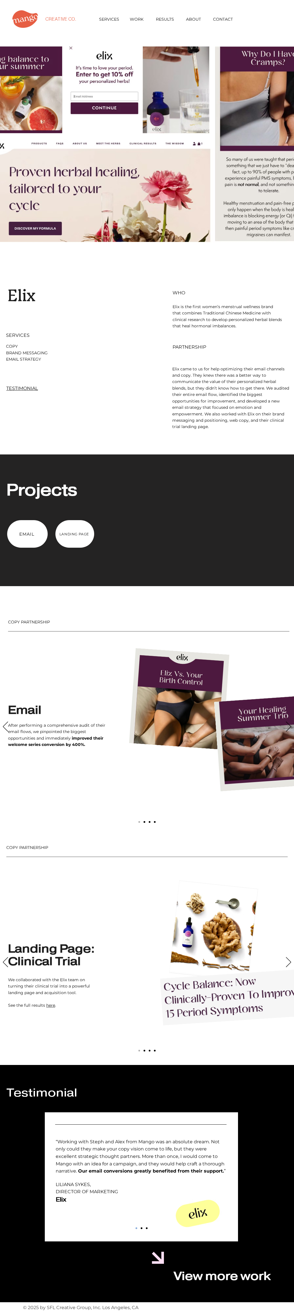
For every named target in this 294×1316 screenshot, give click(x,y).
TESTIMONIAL (22, 388)
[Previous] (5, 727)
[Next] (288, 727)
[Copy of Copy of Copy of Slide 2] (155, 822)
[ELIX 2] (141, 1228)
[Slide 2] (144, 822)
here (50, 1005)
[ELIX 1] (136, 1228)
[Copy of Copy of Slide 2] (155, 1050)
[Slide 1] (139, 822)
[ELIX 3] (147, 1228)
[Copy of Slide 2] (149, 822)
